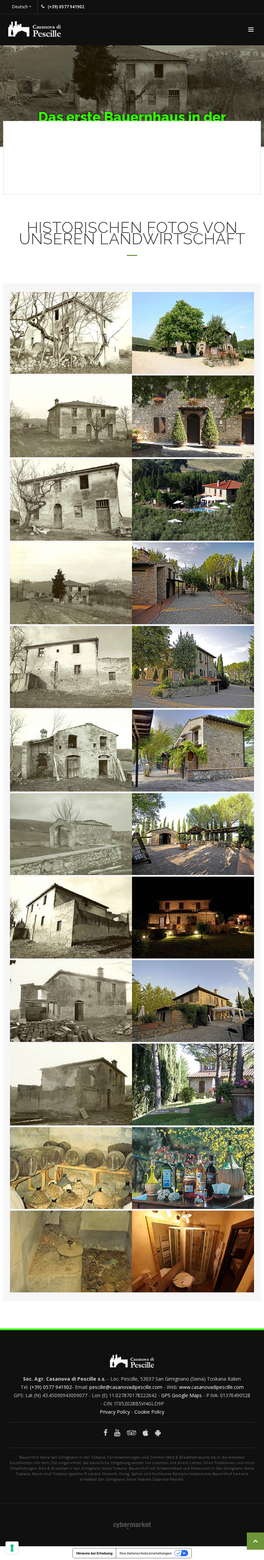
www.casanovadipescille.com (211, 1387)
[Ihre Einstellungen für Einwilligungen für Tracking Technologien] (12, 1548)
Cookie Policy (149, 1412)
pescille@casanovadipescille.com (125, 1387)
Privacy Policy (115, 1412)
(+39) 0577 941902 (51, 1387)
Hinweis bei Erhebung (94, 1553)
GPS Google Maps (181, 1395)
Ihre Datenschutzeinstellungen (146, 1553)
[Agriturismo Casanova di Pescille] (71, 335)
